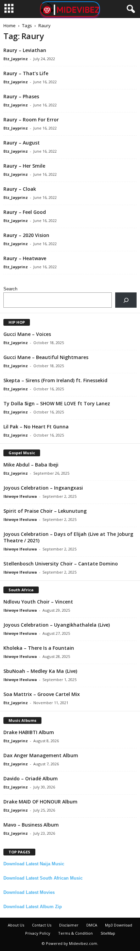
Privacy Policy (37, 933)
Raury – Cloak (19, 189)
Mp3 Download (118, 925)
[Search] (126, 300)
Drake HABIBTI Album (28, 732)
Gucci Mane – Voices (27, 334)
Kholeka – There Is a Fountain (38, 648)
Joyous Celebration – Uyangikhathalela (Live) (56, 625)
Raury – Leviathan (24, 50)
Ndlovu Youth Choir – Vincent (38, 601)
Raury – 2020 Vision (26, 235)
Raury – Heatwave (24, 258)
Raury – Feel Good (24, 212)
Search (10, 288)
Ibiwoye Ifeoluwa (20, 496)
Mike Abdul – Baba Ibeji (30, 464)
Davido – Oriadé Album (30, 778)
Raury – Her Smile (24, 166)
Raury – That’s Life (25, 73)
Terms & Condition (75, 933)
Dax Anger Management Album (40, 755)
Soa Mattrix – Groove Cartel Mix (41, 694)
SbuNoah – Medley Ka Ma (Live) (40, 671)
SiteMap (108, 933)
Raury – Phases (21, 96)
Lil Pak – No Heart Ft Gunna (36, 426)
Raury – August (21, 142)
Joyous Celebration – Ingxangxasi (43, 488)
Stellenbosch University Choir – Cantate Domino (60, 563)
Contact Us (41, 925)
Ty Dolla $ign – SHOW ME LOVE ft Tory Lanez (56, 403)
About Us (16, 925)
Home (9, 25)
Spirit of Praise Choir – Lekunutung (45, 511)
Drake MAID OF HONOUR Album (40, 801)
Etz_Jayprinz (15, 58)
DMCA (91, 925)
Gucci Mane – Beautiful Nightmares (45, 357)
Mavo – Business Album (31, 824)
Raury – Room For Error (31, 119)
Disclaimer (68, 925)
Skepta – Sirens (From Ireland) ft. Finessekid (55, 380)
